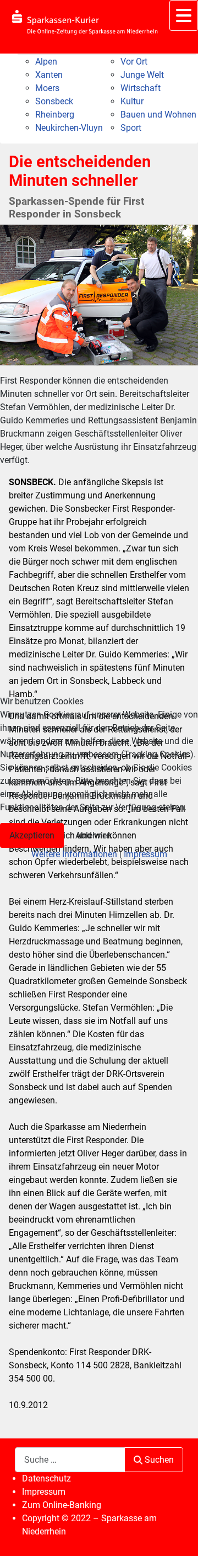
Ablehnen (93, 835)
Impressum (145, 854)
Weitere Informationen (74, 854)
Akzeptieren (31, 835)
